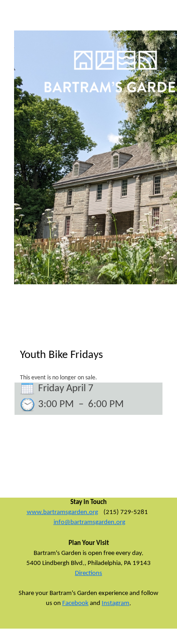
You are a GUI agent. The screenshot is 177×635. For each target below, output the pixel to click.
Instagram (115, 603)
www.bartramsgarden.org (62, 512)
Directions (88, 573)
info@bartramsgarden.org (89, 522)
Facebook (75, 603)
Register (21, 25)
